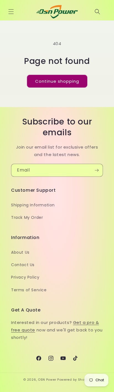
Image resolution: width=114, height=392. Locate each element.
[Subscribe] (96, 170)
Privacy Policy (25, 277)
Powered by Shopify (74, 379)
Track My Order (27, 217)
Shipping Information (33, 205)
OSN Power (47, 379)
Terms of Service (29, 290)
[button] (11, 12)
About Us (20, 252)
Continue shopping (57, 81)
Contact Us (23, 265)
